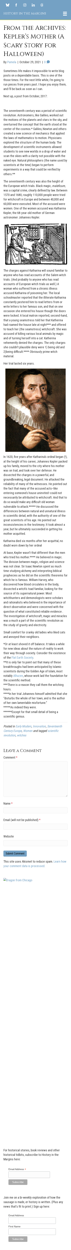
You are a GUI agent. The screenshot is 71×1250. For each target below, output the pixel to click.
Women (27, 731)
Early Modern (23, 726)
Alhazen (18, 676)
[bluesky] (7, 5)
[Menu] (65, 13)
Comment (10, 757)
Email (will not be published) (21, 820)
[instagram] (25, 5)
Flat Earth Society (22, 657)
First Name (14, 1226)
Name (8, 803)
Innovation (39, 726)
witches (21, 735)
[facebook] (16, 5)
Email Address (17, 1169)
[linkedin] (33, 5)
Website (8, 836)
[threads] (42, 5)
